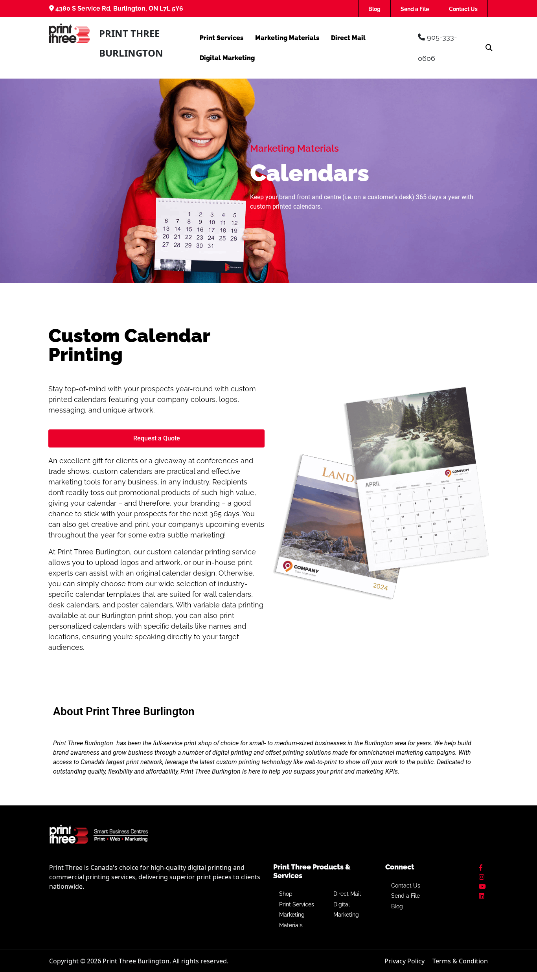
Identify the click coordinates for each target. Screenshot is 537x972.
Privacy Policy (404, 961)
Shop (285, 894)
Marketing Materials (287, 38)
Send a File (415, 9)
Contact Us (463, 9)
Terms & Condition (460, 961)
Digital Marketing (227, 58)
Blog (374, 9)
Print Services (221, 38)
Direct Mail (348, 38)
